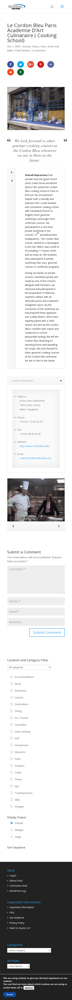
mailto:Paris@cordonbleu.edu (35, 458)
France (35, 46)
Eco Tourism (21, 717)
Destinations (21, 704)
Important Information (22, 907)
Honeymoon (21, 745)
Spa (17, 786)
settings (29, 987)
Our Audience (17, 917)
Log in (13, 875)
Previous (11, 181)
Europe (27, 46)
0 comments (39, 50)
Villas (17, 799)
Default (19, 823)
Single (18, 836)
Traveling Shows (23, 793)
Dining (18, 711)
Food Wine (20, 724)
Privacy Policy (17, 922)
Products (19, 765)
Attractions (21, 690)
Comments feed (18, 885)
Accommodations (24, 676)
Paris (43, 46)
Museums (20, 752)
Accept (10, 994)
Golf (17, 738)
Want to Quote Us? (20, 928)
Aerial (18, 683)
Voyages (19, 806)
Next (11, 172)
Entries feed (16, 880)
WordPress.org (18, 890)
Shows (18, 779)
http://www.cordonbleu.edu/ (35, 446)
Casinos (19, 697)
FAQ (12, 912)
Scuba (18, 772)
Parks (18, 758)
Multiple (19, 830)
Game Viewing (22, 731)
